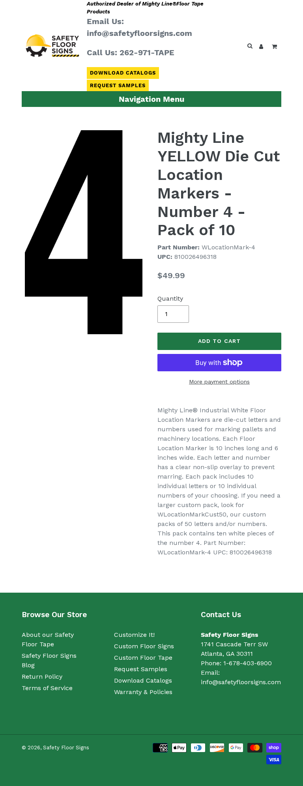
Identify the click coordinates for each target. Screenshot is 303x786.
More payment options (219, 381)
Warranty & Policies (143, 692)
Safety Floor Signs (66, 747)
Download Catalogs (123, 73)
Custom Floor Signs (144, 646)
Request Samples (118, 85)
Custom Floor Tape (143, 657)
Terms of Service (47, 688)
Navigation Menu (151, 99)
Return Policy (42, 676)
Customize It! (134, 634)
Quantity (170, 298)
